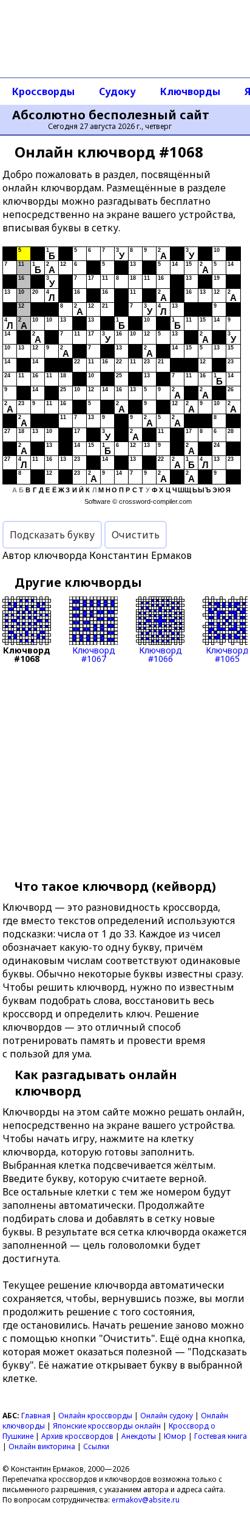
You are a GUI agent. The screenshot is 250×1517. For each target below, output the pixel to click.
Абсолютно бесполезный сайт (110, 115)
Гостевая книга (220, 1436)
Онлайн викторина (41, 1446)
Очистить (136, 534)
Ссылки (96, 1446)
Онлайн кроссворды (95, 1415)
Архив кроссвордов (77, 1436)
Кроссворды (43, 91)
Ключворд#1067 (93, 653)
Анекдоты (138, 1436)
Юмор (175, 1436)
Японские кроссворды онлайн (107, 1426)
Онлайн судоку (166, 1415)
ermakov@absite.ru (146, 1500)
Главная (35, 1415)
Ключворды (190, 91)
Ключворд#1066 (160, 653)
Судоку (117, 91)
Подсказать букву (52, 534)
